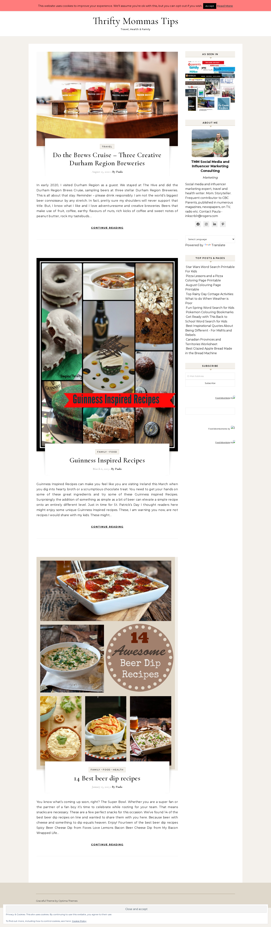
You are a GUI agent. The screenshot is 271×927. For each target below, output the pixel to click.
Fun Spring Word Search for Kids (210, 307)
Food (113, 452)
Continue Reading (107, 227)
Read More (225, 6)
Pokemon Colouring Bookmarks (209, 312)
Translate (218, 245)
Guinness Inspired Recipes (107, 460)
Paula (119, 172)
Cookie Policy (79, 921)
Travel (107, 146)
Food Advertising (222, 398)
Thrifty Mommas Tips (135, 21)
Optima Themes (67, 900)
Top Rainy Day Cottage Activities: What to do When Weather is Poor (209, 298)
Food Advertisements (217, 429)
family (102, 452)
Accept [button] (209, 5)
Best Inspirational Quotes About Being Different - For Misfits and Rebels (209, 330)
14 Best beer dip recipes (107, 778)
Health (118, 769)
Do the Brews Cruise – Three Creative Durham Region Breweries (107, 159)
